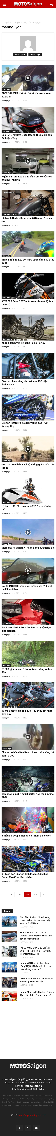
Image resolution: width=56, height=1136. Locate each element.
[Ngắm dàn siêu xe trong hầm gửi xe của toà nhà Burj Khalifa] (28, 161)
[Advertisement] (28, 14)
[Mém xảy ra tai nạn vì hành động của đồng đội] (28, 532)
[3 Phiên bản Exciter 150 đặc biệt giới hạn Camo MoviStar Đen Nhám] (28, 859)
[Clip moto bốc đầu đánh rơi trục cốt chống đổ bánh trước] (28, 737)
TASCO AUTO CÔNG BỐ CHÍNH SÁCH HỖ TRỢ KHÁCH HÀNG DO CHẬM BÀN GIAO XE (35, 951)
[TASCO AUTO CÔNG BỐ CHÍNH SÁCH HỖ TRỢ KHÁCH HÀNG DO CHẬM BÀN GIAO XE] (9, 951)
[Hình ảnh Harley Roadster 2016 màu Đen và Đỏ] (28, 203)
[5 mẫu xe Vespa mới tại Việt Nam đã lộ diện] (28, 820)
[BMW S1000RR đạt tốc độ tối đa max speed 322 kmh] (28, 78)
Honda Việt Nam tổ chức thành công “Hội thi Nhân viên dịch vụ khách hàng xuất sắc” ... (35, 966)
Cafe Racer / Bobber (10, 131)
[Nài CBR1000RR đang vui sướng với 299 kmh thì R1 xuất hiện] (28, 571)
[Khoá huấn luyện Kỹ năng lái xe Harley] (28, 328)
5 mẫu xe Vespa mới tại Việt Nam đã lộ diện (26, 835)
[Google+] (28, 1128)
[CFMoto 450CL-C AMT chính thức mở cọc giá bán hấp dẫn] (9, 982)
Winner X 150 (7, 377)
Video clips (6, 173)
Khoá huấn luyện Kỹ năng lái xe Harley (23, 342)
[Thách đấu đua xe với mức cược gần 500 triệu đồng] (28, 244)
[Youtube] (36, 1128)
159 (35, 894)
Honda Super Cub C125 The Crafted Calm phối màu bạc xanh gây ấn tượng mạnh (36, 935)
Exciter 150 (6, 419)
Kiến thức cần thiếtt (10, 707)
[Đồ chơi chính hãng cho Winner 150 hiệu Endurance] (28, 366)
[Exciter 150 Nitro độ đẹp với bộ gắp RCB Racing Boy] (28, 407)
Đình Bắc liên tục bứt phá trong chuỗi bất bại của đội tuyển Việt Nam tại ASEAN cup (35, 920)
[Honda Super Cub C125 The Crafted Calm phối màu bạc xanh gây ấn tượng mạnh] (9, 936)
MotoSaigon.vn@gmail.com (32, 1115)
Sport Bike (6, 624)
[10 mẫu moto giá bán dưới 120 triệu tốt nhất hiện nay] (28, 695)
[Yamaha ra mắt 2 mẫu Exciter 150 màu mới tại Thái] (28, 779)
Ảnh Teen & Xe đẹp (10, 214)
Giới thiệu (6, 89)
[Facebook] (19, 1128)
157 (19, 894)
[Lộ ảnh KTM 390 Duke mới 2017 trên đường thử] (28, 491)
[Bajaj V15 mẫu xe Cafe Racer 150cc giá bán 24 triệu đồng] (28, 120)
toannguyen (7, 100)
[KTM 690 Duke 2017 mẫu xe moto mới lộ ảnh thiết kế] (28, 286)
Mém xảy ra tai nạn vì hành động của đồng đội (28, 547)
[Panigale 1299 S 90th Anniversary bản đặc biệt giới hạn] (28, 612)
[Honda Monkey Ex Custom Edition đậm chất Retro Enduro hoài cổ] (9, 996)
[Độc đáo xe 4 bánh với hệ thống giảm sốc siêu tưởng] (28, 449)
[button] (51, 4)
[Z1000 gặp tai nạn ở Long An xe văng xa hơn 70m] (28, 654)
